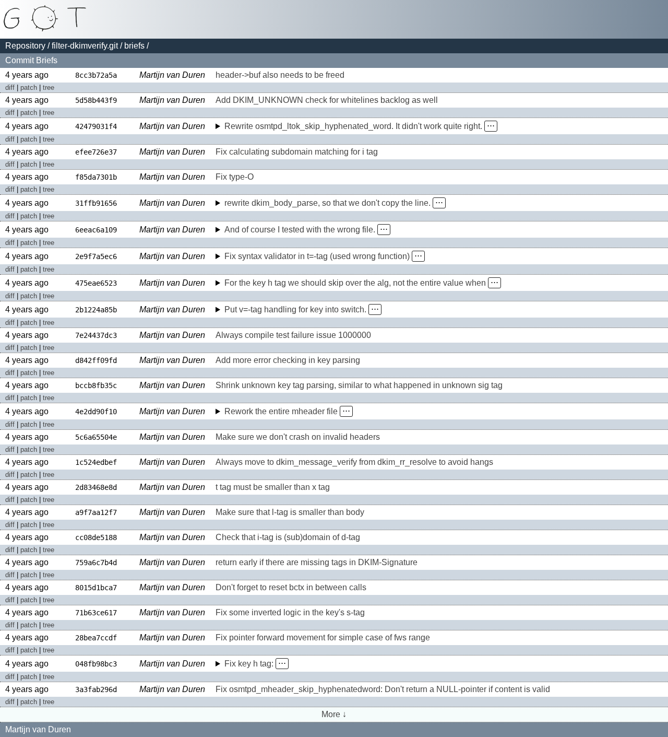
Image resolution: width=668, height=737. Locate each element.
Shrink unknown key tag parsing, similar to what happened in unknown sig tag (359, 385)
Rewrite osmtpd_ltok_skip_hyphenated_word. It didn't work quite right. (353, 126)
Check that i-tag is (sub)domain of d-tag (288, 537)
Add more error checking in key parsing (288, 360)
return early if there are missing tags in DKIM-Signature (317, 562)
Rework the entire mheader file (281, 411)
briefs (134, 45)
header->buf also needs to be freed (280, 75)
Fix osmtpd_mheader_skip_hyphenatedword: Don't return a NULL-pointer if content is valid (383, 689)
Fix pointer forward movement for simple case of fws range (323, 637)
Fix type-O (235, 176)
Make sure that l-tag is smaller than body (290, 512)
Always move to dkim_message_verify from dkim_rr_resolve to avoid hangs (354, 462)
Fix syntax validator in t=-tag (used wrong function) (317, 256)
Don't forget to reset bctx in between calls (291, 587)
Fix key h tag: (248, 663)
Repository (25, 45)
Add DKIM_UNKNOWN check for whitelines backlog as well (327, 100)
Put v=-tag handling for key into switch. (295, 309)
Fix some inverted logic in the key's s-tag (290, 612)
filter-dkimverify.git (85, 45)
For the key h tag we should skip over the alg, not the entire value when (355, 282)
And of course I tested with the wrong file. (299, 229)
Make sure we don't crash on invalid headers (298, 436)
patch (28, 87)
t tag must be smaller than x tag (273, 487)
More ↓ (334, 714)
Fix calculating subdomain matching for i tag (297, 151)
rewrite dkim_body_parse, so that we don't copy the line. (327, 202)
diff (10, 87)
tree (48, 87)
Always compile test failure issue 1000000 (293, 335)
